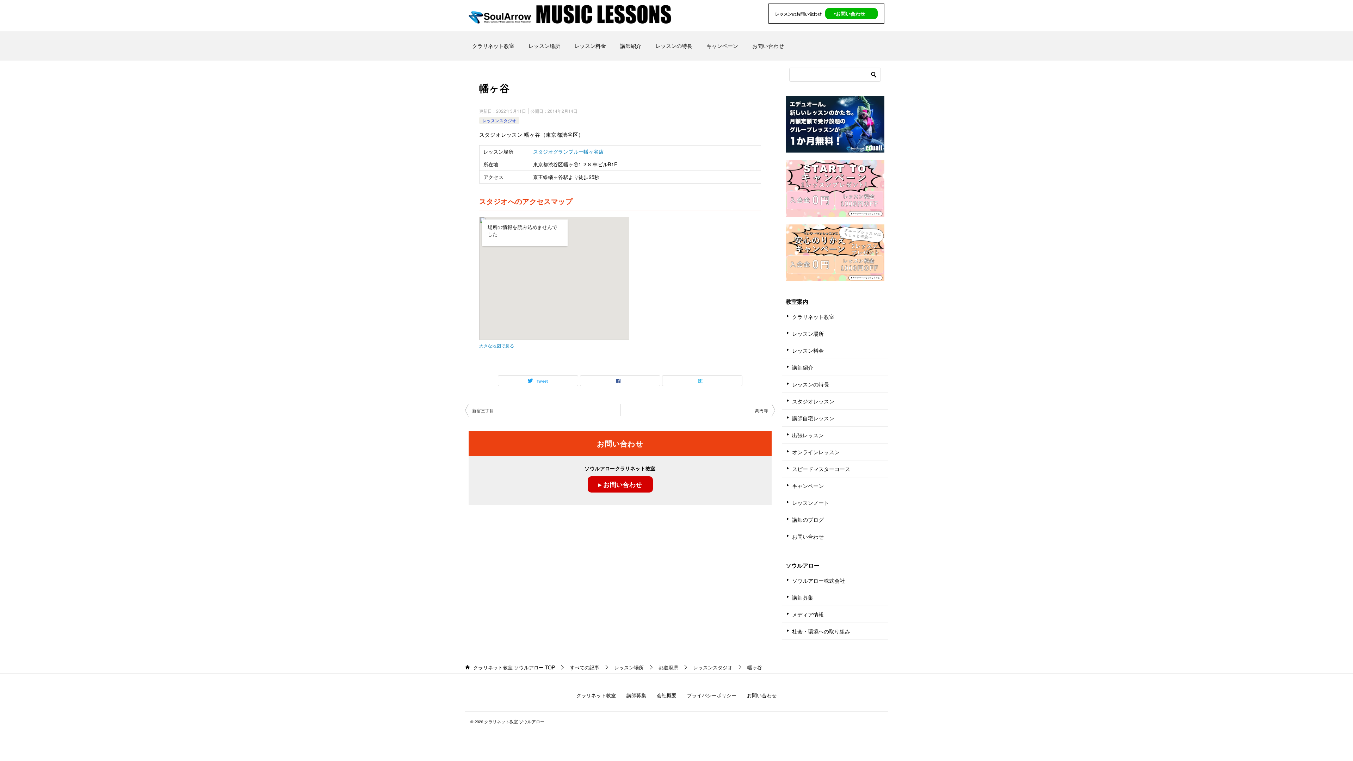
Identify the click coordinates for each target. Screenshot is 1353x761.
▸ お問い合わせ (620, 484)
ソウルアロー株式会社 (818, 580)
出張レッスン (808, 435)
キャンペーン (722, 45)
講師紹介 (630, 45)
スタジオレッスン (813, 401)
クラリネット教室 (493, 45)
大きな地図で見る (496, 345)
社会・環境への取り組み (821, 631)
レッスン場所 (544, 45)
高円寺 (761, 410)
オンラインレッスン (816, 452)
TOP (514, 667)
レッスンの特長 (673, 45)
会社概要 (666, 695)
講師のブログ (808, 519)
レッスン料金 (590, 45)
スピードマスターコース (821, 468)
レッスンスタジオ (499, 120)
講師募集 (802, 597)
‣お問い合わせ (849, 13)
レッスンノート (810, 502)
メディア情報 (808, 614)
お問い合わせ (768, 45)
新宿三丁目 (483, 410)
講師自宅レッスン (813, 418)
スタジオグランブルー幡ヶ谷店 (568, 151)
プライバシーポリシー (711, 695)
